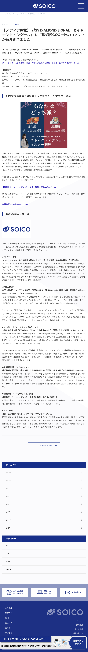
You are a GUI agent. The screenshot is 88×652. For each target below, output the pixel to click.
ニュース (8, 623)
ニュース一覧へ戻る (44, 445)
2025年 (8, 480)
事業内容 (8, 613)
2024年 (8, 488)
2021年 (8, 512)
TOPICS (8, 569)
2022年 (8, 504)
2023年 (8, 496)
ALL (7, 546)
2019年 (8, 528)
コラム (8, 628)
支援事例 (8, 633)
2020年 (8, 520)
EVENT (8, 553)
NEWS (8, 561)
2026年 (8, 472)
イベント (79, 621)
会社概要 (8, 608)
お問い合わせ (78, 633)
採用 (7, 618)
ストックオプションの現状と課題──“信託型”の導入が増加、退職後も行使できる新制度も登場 (40, 63)
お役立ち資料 (78, 629)
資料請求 (79, 625)
